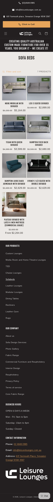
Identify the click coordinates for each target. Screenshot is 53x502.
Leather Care (12, 311)
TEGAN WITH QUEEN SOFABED (14, 143)
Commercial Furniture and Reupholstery (25, 362)
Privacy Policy (12, 381)
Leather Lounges (14, 286)
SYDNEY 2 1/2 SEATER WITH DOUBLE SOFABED (38, 182)
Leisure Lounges (26, 497)
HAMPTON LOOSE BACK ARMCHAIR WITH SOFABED (14, 182)
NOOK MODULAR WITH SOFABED (14, 105)
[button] (6, 33)
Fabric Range (12, 355)
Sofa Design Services (16, 342)
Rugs (8, 318)
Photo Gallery (12, 349)
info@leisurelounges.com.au (27, 450)
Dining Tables (12, 298)
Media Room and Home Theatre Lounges (26, 260)
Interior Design (13, 368)
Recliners (10, 305)
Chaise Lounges (13, 273)
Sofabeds (10, 279)
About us (10, 336)
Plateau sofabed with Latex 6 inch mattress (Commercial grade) (14, 222)
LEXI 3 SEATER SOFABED (39, 103)
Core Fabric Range (15, 394)
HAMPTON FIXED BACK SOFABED (39, 143)
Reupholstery (12, 375)
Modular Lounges (14, 292)
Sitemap (37, 497)
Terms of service (14, 387)
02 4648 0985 (20, 444)
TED (8, 266)
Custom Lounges (14, 253)
